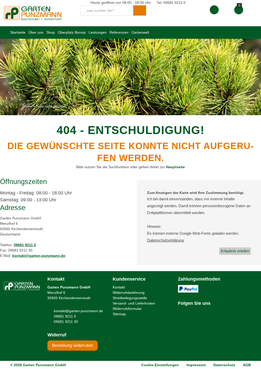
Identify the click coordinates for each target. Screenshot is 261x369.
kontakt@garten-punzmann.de (38, 256)
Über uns (36, 32)
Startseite (17, 32)
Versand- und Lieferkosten (134, 303)
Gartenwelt (140, 32)
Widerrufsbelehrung (129, 293)
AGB (247, 365)
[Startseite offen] (32, 13)
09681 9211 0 (25, 245)
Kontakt (119, 287)
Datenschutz (224, 365)
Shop (50, 32)
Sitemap (119, 314)
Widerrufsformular (127, 309)
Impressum (196, 365)
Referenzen (119, 32)
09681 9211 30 (66, 322)
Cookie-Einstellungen (160, 365)
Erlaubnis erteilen (235, 251)
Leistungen (98, 32)
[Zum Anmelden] (214, 10)
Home (27, 106)
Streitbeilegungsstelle (130, 298)
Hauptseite (175, 167)
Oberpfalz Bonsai (72, 32)
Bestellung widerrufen (72, 345)
